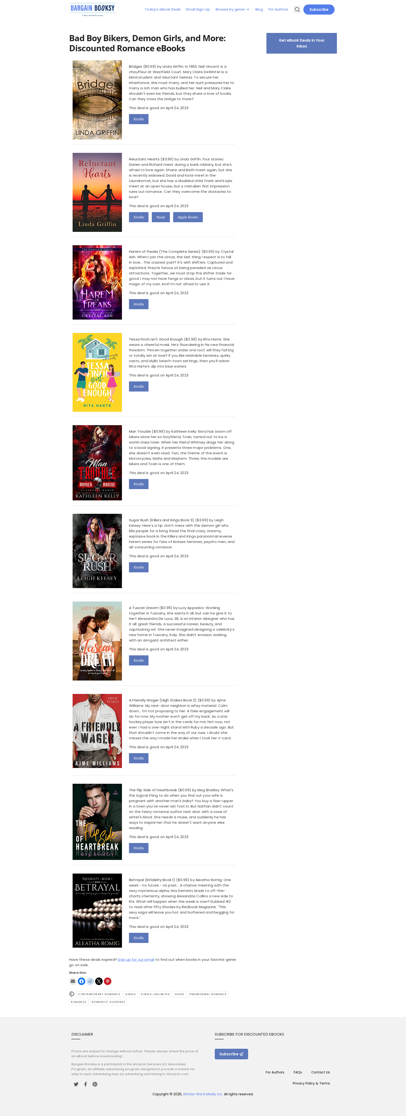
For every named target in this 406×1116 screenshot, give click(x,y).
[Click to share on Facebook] (81, 981)
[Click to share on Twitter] (99, 981)
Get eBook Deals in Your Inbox (302, 43)
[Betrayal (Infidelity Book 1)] (97, 946)
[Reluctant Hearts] (97, 230)
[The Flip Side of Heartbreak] (97, 858)
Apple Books (188, 217)
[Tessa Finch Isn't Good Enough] (97, 410)
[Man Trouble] (97, 499)
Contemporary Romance (99, 994)
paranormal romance (208, 994)
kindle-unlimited (155, 994)
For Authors (278, 9)
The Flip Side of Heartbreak (153, 790)
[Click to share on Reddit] (90, 981)
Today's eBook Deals (163, 9)
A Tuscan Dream (143, 607)
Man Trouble (140, 431)
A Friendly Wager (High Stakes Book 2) (162, 700)
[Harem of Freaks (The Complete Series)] (97, 318)
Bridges (135, 66)
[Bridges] (97, 138)
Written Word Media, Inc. (203, 1094)
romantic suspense (108, 1002)
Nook (160, 217)
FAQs (298, 1072)
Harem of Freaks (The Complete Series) (164, 251)
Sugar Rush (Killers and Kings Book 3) (161, 520)
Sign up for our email (136, 959)
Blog (259, 9)
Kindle (139, 119)
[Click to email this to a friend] (73, 981)
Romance (79, 1002)
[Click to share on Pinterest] (107, 981)
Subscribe (318, 9)
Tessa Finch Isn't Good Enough (156, 339)
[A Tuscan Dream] (97, 679)
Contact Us (320, 1072)
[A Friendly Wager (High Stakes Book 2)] (97, 766)
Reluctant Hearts (144, 159)
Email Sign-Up (198, 9)
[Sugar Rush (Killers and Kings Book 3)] (97, 586)
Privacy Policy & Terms (311, 1083)
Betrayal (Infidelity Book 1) (152, 879)
